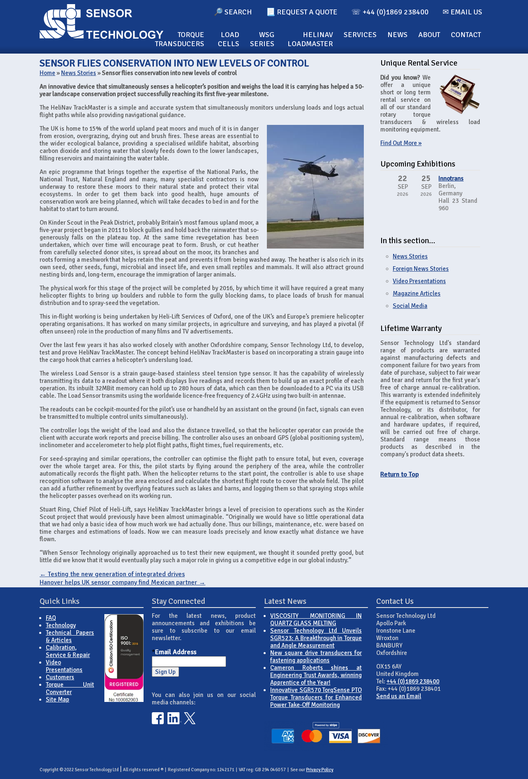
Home (47, 73)
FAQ (51, 618)
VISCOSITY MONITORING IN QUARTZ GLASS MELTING (316, 619)
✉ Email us (462, 11)
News (397, 34)
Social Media (410, 306)
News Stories (78, 73)
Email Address (175, 652)
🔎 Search (233, 11)
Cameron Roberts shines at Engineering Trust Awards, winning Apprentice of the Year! (316, 675)
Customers (60, 677)
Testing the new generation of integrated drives (112, 574)
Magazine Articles (417, 293)
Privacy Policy (319, 769)
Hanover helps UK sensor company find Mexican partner (122, 582)
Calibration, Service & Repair (68, 651)
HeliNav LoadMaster (310, 39)
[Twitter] (190, 722)
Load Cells (228, 39)
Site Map (57, 699)
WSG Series (262, 39)
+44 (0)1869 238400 (413, 681)
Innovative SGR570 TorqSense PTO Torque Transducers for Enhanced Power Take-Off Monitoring (316, 697)
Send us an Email (398, 696)
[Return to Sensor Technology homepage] (101, 37)
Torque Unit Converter (70, 688)
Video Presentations (419, 281)
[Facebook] (158, 722)
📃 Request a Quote (301, 11)
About (429, 34)
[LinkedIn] (174, 722)
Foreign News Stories (421, 268)
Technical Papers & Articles (70, 636)
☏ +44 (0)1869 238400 (390, 11)
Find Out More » (401, 143)
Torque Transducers (179, 39)
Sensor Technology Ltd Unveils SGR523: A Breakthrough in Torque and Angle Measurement (316, 638)
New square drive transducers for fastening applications (316, 656)
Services (360, 34)
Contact (466, 34)
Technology (61, 625)
